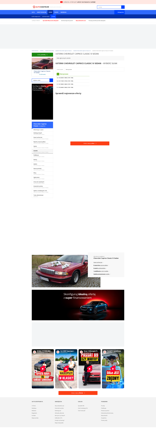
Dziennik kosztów (40, 186)
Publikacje (38, 155)
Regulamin (34, 413)
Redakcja (34, 408)
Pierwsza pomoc (105, 410)
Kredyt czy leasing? (59, 420)
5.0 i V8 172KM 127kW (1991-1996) (65, 81)
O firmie (34, 405)
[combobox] (42, 80)
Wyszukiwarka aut (59, 405)
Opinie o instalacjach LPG (40, 191)
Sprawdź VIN (81, 405)
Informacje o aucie (38, 130)
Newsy (38, 160)
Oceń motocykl (81, 410)
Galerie (38, 164)
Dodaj (41, 54)
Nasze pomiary (38, 169)
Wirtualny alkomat (59, 413)
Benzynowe (69, 69)
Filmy (38, 173)
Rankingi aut (58, 410)
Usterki (53, 16)
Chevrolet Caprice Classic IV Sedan (42, 71)
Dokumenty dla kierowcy (107, 413)
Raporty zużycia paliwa (40, 142)
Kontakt (34, 415)
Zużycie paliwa (45, 16)
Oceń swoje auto (36, 16)
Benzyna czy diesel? (60, 415)
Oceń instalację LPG (83, 408)
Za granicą (103, 418)
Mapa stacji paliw (59, 423)
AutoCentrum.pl (41, 7)
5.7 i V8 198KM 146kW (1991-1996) (65, 84)
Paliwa (56, 12)
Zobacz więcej (88, 143)
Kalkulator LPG (58, 418)
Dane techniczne (41, 12)
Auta (33, 12)
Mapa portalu (35, 418)
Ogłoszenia (38, 178)
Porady (103, 405)
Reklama (34, 410)
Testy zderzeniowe (38, 195)
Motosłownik (104, 415)
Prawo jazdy (104, 420)
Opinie (50, 12)
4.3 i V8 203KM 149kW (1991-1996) (65, 77)
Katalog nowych (38, 133)
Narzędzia (63, 12)
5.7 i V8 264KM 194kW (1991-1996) (65, 87)
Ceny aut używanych (38, 182)
